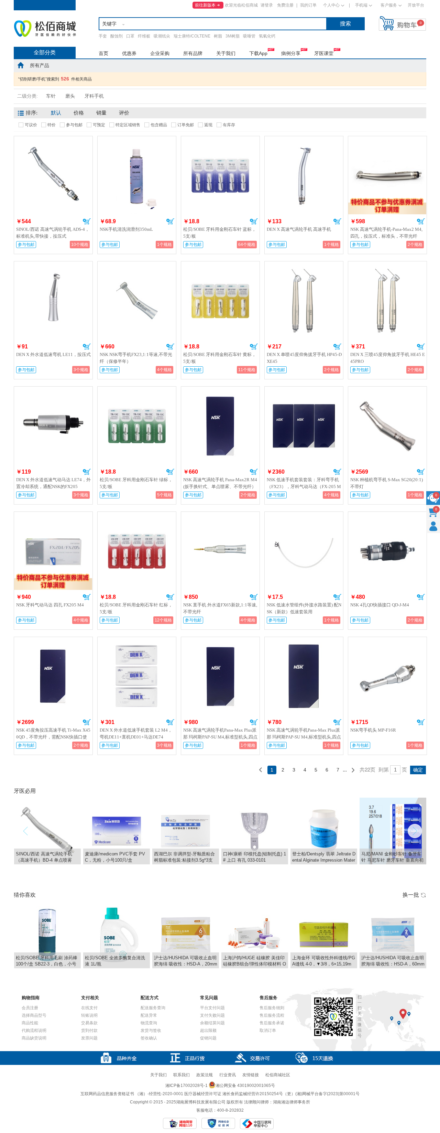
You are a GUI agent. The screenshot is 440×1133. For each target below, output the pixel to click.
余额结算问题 (212, 1023)
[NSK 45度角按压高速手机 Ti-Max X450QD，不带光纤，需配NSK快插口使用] (53, 641)
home (20, 65)
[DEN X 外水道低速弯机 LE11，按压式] (53, 265)
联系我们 (181, 1074)
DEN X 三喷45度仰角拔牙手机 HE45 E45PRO (387, 358)
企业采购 (159, 53)
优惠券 (129, 53)
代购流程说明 (34, 1030)
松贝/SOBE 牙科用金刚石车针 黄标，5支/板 (219, 358)
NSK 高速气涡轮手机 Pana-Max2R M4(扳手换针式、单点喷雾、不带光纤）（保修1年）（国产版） (220, 486)
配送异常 (149, 1015)
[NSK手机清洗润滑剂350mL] (137, 140)
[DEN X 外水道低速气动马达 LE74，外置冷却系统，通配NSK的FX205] (53, 390)
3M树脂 (233, 36)
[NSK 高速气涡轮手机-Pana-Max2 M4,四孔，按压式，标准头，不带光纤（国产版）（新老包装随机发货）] (387, 139)
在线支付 (89, 1007)
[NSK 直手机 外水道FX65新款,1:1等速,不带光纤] (220, 516)
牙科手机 (94, 96)
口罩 (130, 36)
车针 (51, 96)
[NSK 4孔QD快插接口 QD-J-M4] (387, 516)
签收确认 (149, 1038)
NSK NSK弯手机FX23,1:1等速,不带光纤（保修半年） (136, 358)
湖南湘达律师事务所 (291, 1102)
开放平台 (416, 5)
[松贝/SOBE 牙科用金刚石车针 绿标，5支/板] (137, 390)
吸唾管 (249, 36)
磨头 (70, 96)
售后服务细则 (272, 1007)
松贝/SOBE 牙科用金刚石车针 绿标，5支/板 (136, 483)
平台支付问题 (212, 1007)
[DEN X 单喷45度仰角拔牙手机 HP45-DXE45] (304, 265)
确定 (418, 770)
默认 (56, 113)
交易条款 (89, 1023)
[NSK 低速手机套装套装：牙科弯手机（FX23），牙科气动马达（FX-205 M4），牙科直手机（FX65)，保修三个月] (304, 390)
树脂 (218, 36)
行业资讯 (227, 1074)
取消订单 (268, 1030)
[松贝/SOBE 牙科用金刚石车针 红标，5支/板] (137, 516)
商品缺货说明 (34, 1038)
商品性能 (30, 1023)
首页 (103, 53)
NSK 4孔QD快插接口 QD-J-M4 (379, 604)
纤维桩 (144, 36)
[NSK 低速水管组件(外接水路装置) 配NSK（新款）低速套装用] (304, 516)
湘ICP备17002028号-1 (186, 1085)
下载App (258, 53)
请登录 (267, 5)
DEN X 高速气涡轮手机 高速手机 (299, 229)
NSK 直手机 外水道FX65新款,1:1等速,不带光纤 (220, 608)
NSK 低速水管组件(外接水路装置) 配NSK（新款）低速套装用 (304, 608)
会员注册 (30, 1007)
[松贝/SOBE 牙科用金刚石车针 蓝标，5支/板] (220, 140)
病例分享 (290, 53)
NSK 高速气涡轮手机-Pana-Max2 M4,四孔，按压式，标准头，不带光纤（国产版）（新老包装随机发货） (386, 236)
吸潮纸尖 (162, 36)
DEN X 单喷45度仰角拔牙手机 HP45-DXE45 (304, 358)
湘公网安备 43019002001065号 (245, 1085)
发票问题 (89, 1038)
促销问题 (208, 1038)
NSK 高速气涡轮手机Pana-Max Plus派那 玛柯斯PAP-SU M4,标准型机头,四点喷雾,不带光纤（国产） (304, 736)
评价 (124, 113)
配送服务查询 (153, 1007)
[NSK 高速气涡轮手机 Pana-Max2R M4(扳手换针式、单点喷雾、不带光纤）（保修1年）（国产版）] (220, 390)
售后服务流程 (272, 1015)
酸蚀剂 (116, 36)
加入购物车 (87, 221)
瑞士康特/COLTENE (192, 36)
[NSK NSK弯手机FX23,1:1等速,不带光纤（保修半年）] (137, 265)
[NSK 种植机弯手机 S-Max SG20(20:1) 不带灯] (387, 390)
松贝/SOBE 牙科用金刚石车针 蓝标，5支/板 (219, 233)
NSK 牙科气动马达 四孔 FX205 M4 (50, 604)
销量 (101, 113)
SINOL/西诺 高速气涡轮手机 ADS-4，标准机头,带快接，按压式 (52, 233)
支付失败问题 (212, 1015)
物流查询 (149, 1023)
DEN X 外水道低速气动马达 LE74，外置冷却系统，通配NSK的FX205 (53, 483)
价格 (79, 113)
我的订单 (308, 5)
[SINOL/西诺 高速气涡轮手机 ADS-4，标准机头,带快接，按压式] (53, 140)
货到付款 (89, 1030)
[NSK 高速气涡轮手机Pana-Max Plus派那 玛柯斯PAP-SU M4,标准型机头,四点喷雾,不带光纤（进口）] (220, 641)
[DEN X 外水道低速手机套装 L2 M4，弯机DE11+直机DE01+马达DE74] (137, 641)
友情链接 (250, 1074)
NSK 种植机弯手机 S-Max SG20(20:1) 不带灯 (386, 483)
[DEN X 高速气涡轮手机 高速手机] (304, 140)
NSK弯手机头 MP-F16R (373, 730)
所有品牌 (192, 53)
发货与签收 (151, 1030)
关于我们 (225, 53)
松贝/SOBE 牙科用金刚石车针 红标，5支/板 (136, 608)
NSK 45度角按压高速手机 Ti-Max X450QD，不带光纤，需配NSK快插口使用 (53, 736)
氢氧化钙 (267, 36)
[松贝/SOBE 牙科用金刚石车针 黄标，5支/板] (220, 265)
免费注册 (285, 5)
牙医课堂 (323, 53)
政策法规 (204, 1074)
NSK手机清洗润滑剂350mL (126, 229)
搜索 (345, 23)
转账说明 (89, 1015)
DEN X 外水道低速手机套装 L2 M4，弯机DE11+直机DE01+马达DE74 (136, 733)
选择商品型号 (34, 1015)
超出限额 (208, 1030)
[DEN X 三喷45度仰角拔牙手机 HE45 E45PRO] (387, 265)
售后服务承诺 (272, 1023)
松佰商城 (45, 28)
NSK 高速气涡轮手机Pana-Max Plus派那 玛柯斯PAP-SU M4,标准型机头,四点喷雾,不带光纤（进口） (220, 736)
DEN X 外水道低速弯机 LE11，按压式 (53, 354)
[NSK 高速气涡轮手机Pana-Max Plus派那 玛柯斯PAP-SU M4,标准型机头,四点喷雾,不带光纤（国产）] (304, 641)
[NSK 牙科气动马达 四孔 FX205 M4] (53, 514)
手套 (103, 36)
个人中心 (331, 5)
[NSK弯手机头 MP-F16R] (387, 641)
